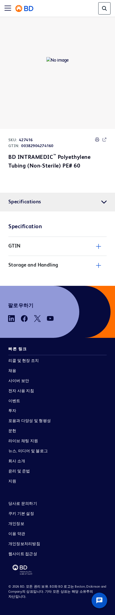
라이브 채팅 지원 (23, 441)
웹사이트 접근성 (22, 554)
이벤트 (14, 401)
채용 (12, 371)
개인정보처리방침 (24, 544)
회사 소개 (16, 461)
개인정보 (16, 524)
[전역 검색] (104, 8)
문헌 (12, 431)
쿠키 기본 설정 (21, 514)
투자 (12, 411)
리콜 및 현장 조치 (23, 361)
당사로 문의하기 (22, 504)
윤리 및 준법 (19, 471)
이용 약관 (16, 534)
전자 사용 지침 (21, 391)
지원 (12, 481)
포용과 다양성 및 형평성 (29, 421)
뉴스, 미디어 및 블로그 (28, 451)
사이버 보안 (18, 381)
